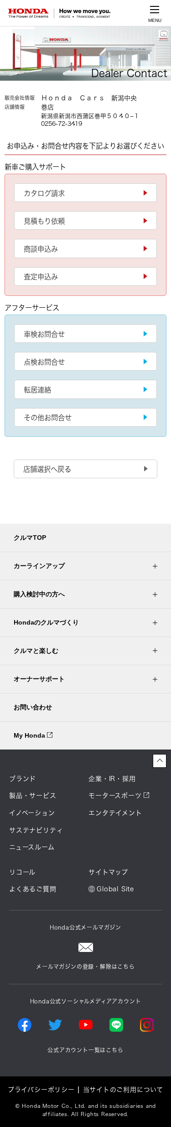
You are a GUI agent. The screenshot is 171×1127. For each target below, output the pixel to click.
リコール (22, 872)
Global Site (115, 889)
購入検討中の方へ (39, 594)
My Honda (30, 735)
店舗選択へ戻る (47, 469)
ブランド (22, 778)
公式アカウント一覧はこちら (85, 1050)
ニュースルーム (32, 847)
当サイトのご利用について (123, 1089)
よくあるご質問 (33, 889)
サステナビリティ (36, 830)
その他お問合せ (48, 417)
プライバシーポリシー (41, 1089)
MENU (154, 20)
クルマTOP (30, 537)
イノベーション (32, 813)
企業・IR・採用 (111, 778)
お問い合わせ (33, 707)
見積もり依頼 (44, 221)
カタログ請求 (44, 193)
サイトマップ (108, 872)
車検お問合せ (44, 334)
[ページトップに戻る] (159, 761)
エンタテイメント (115, 813)
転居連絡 (37, 389)
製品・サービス (33, 795)
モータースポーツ (114, 795)
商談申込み (41, 249)
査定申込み (41, 276)
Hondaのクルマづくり (46, 622)
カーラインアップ (39, 565)
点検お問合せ (44, 362)
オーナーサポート (39, 678)
